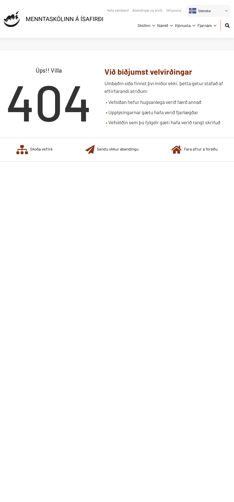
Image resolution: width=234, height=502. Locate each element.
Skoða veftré (41, 148)
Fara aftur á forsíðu (201, 148)
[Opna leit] (227, 25)
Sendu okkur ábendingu (117, 148)
